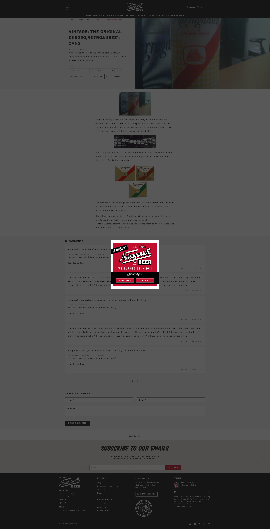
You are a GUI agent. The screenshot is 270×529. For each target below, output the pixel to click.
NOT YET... (145, 280)
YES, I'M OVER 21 (125, 280)
